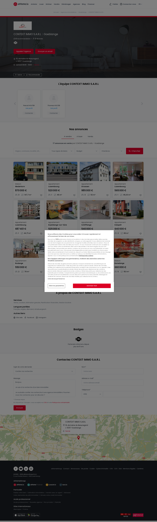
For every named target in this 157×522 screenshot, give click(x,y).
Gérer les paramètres (56, 286)
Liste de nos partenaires (56, 279)
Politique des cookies (86, 256)
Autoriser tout (92, 286)
